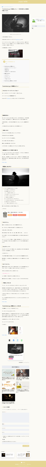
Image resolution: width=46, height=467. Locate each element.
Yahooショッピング (22, 214)
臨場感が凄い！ (7, 69)
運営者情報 (17, 464)
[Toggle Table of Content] (6, 63)
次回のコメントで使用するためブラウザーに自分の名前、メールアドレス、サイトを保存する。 (16, 437)
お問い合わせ (29, 464)
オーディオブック (26, 362)
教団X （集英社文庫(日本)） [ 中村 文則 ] (15, 212)
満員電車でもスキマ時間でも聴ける (10, 71)
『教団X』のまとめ (8, 78)
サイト (3, 432)
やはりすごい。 (7, 75)
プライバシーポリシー (22, 464)
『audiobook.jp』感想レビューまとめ (10, 80)
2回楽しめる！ (7, 70)
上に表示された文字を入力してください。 (9, 441)
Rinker (11, 213)
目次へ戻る (5, 162)
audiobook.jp (18, 39)
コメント (4, 411)
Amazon (10, 214)
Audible (8, 98)
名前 (3, 424)
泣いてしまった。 (7, 77)
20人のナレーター (8, 76)
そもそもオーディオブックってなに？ (10, 67)
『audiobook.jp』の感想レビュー (9, 66)
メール (3, 428)
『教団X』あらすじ (7, 73)
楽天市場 (15, 214)
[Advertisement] (38, 10)
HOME (23, 462)
